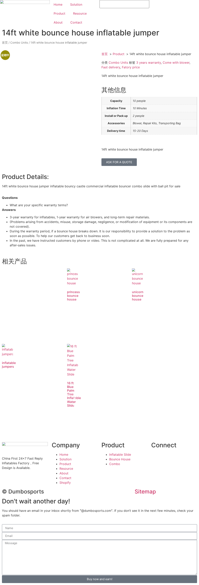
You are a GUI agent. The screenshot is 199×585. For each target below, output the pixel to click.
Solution (76, 4)
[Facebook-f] (156, 457)
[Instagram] (188, 457)
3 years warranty (148, 62)
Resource (80, 13)
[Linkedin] (177, 457)
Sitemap (145, 491)
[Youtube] (167, 457)
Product (59, 13)
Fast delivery (110, 67)
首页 (5, 42)
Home (58, 4)
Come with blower (176, 62)
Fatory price (131, 67)
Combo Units (19, 42)
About (58, 22)
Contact (76, 22)
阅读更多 (74, 317)
